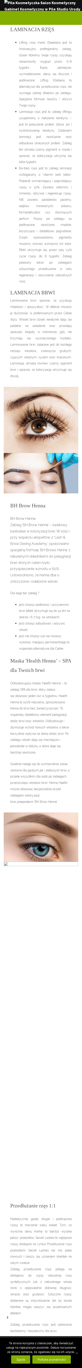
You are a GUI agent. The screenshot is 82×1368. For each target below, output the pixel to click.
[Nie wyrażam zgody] (76, 1353)
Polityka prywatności (52, 1359)
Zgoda (20, 1359)
